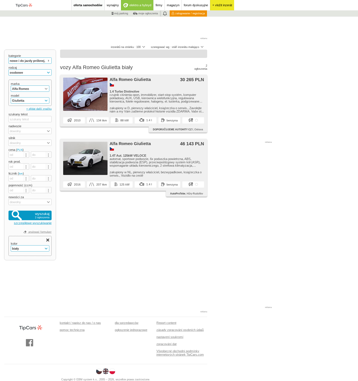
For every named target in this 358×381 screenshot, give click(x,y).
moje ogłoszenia (148, 13)
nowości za (16, 197)
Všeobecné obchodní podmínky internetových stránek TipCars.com (180, 352)
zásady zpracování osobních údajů (180, 330)
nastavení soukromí (169, 337)
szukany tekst (18, 114)
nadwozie (14, 126)
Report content (166, 323)
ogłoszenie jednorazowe (131, 330)
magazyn (173, 5)
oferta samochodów (88, 5)
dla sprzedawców (126, 323)
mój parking (120, 13)
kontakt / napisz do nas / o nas (80, 323)
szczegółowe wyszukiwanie (33, 223)
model (15, 95)
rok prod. (14, 161)
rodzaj (12, 67)
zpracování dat (166, 344)
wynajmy (113, 5)
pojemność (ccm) (20, 185)
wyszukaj (42, 215)
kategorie (14, 55)
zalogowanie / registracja (190, 13)
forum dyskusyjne (196, 5)
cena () (16, 149)
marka (15, 83)
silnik (11, 138)
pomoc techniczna (72, 330)
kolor (14, 243)
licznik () (16, 173)
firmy (159, 5)
